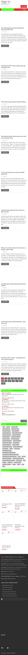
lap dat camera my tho (18, 458)
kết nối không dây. (7, 458)
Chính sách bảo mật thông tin (9, 593)
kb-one (23, 456)
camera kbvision (15, 438)
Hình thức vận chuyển (7, 587)
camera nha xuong (7, 442)
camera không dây (7, 440)
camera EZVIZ (15, 430)
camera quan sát (7, 444)
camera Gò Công (7, 434)
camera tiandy (15, 444)
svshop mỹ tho (17, 462)
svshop (4, 462)
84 (20, 381)
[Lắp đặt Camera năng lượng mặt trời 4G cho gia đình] (9, 268)
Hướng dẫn (17, 448)
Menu (24, 9)
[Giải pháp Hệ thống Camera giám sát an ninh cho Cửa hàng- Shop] (7, 120)
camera (8, 426)
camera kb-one (6, 438)
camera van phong (17, 446)
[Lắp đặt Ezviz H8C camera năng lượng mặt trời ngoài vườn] (8, 50)
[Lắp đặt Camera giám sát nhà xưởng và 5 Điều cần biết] (8, 194)
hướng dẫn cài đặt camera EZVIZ (10, 454)
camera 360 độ (6, 429)
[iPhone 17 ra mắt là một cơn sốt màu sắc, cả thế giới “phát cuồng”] (4, 232)
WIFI (4, 466)
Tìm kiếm (24, 6)
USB (23, 464)
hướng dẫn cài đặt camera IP (9, 456)
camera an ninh (15, 429)
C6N (4, 426)
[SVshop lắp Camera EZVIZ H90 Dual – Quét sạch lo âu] (14, 306)
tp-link (18, 464)
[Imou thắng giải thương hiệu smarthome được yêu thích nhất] (5, 12)
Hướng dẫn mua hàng (7, 585)
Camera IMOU (6, 436)
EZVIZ (11, 448)
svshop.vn (10, 462)
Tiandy (14, 464)
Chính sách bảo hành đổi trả (9, 591)
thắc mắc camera (7, 464)
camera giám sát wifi (17, 432)
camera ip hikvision (15, 436)
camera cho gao (6, 430)
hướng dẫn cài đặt (7, 450)
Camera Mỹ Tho (17, 440)
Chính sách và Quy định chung (9, 595)
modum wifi (19, 460)
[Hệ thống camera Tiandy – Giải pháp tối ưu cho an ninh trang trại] (7, 342)
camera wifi (5, 448)
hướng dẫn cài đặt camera (9, 452)
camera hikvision (16, 434)
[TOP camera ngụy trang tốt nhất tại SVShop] (8, 86)
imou (19, 456)
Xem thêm (5, 45)
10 (9, 381)
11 (13, 381)
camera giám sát (7, 432)
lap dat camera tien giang (9, 460)
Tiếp (3, 383)
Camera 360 (14, 426)
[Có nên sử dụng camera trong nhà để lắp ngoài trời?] (14, 157)
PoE (24, 460)
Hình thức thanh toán (7, 589)
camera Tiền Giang (7, 446)
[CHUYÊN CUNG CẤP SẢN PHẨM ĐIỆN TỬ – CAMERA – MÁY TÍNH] (10, 2)
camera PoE (16, 442)
